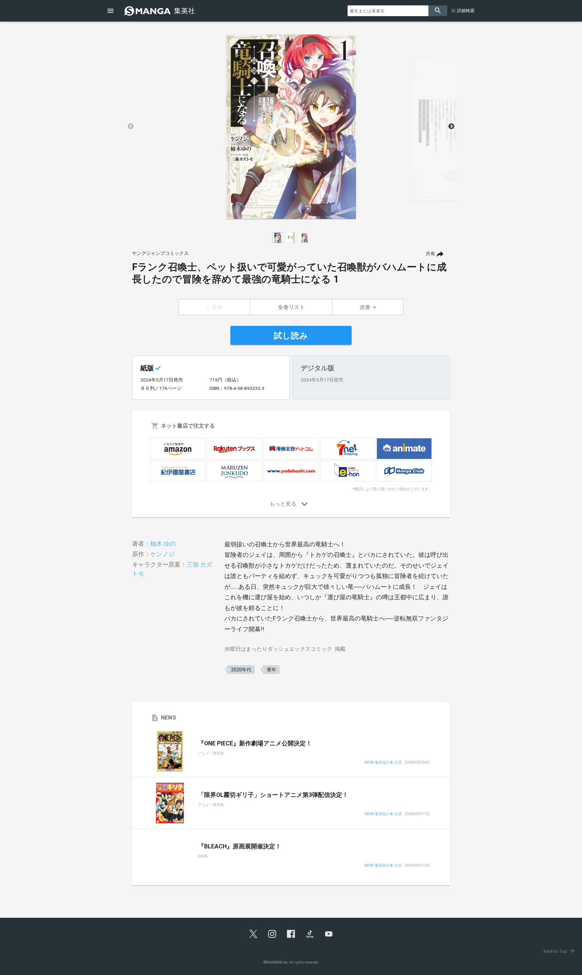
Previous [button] (130, 126)
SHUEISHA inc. (277, 962)
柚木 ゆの (163, 543)
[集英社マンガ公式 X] (253, 934)
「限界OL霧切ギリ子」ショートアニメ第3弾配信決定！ (273, 795)
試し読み (291, 335)
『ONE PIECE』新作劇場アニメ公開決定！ (255, 743)
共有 (430, 253)
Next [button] (451, 126)
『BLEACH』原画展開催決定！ (239, 846)
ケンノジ (162, 554)
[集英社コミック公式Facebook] (291, 934)
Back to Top (560, 951)
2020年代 (241, 669)
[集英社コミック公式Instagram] (272, 934)
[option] (291, 126)
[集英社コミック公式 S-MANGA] (160, 11)
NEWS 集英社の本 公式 (383, 763)
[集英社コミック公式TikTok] (310, 934)
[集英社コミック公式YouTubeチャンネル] (329, 934)
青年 (271, 669)
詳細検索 (466, 10)
